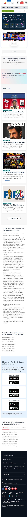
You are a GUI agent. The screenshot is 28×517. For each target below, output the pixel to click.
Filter (15, 51)
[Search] (12, 3)
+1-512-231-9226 (17, 479)
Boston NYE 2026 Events (8, 346)
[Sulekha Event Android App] (14, 378)
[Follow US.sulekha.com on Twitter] (9, 488)
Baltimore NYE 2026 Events (9, 342)
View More (13, 218)
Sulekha (5, 3)
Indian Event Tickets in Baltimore (10, 437)
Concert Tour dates (19, 466)
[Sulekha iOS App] (14, 395)
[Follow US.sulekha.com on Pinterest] (15, 488)
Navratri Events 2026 (7, 11)
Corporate (6, 474)
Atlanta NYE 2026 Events (8, 337)
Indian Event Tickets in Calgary (9, 443)
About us (4, 499)
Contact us (10, 499)
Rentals (17, 7)
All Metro (5, 428)
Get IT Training (7, 459)
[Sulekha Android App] (14, 391)
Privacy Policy (6, 501)
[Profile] (26, 2)
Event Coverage (7, 468)
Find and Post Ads (8, 455)
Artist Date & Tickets (21, 11)
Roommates (10, 7)
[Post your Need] (21, 2)
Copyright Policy (6, 502)
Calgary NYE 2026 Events (8, 348)
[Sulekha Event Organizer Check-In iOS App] (14, 408)
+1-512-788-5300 (8, 479)
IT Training (24, 7)
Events (3, 7)
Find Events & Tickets (9, 463)
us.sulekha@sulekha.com (10, 483)
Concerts (7, 180)
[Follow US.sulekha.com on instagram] (6, 488)
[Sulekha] (3, 3)
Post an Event (17, 468)
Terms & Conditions (19, 499)
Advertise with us (15, 501)
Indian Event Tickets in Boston (9, 441)
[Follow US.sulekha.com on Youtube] (12, 488)
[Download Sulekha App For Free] (18, 2)
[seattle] (9, 3)
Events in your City (7, 466)
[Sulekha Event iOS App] (14, 382)
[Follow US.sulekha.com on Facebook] (3, 488)
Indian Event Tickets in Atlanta (9, 432)
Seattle (8, 1)
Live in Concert (15, 428)
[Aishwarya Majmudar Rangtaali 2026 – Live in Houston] (14, 36)
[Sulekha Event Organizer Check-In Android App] (14, 404)
